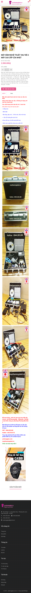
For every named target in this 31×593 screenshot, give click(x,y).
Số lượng (4, 67)
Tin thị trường (4, 563)
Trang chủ (3, 531)
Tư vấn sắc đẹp (4, 566)
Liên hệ (2, 550)
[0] (28, 2)
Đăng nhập (3, 582)
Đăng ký (3, 584)
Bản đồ (2, 552)
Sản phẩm (3, 534)
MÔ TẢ (3, 93)
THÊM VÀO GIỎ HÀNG (9, 89)
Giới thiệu (3, 536)
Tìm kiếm (3, 547)
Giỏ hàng (3, 579)
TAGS (11, 93)
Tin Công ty (3, 568)
